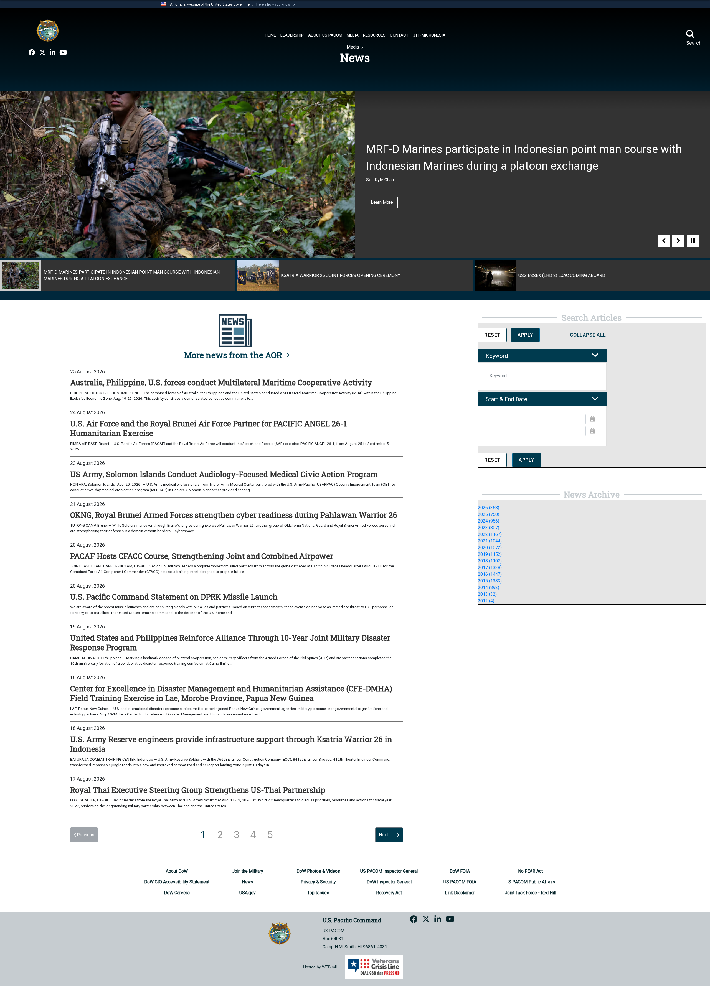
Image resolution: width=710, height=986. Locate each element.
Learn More (382, 202)
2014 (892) (488, 587)
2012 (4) (486, 600)
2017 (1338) (490, 567)
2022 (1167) (490, 534)
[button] (276, 4)
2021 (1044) (490, 541)
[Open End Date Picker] (593, 430)
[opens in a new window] (32, 53)
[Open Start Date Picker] (593, 418)
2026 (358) (488, 507)
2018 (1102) (490, 561)
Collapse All (588, 335)
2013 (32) (487, 594)
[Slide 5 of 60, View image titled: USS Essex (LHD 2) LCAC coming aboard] (592, 275)
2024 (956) (488, 521)
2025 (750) (488, 514)
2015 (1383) (490, 581)
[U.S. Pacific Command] (47, 30)
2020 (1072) (490, 547)
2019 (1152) (490, 554)
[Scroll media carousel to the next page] (678, 241)
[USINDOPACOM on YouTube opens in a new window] (63, 53)
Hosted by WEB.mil (320, 967)
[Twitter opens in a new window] (42, 53)
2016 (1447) (490, 574)
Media (353, 47)
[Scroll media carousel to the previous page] (664, 241)
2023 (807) (488, 527)
